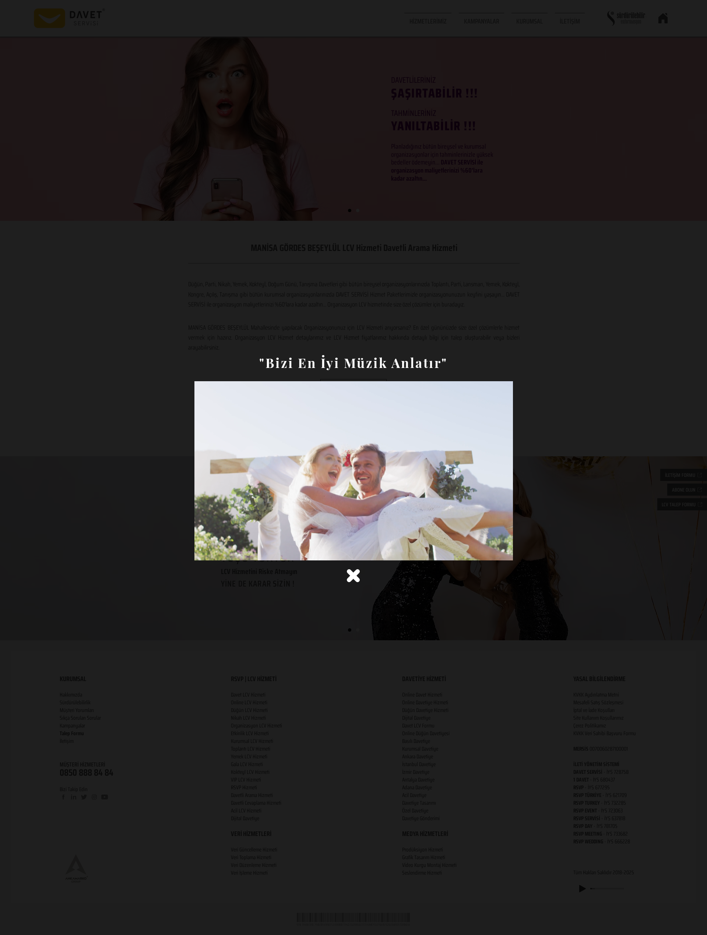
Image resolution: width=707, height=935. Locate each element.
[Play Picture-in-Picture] (490, 550)
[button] (353, 575)
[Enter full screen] (503, 550)
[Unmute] (216, 550)
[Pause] (204, 550)
